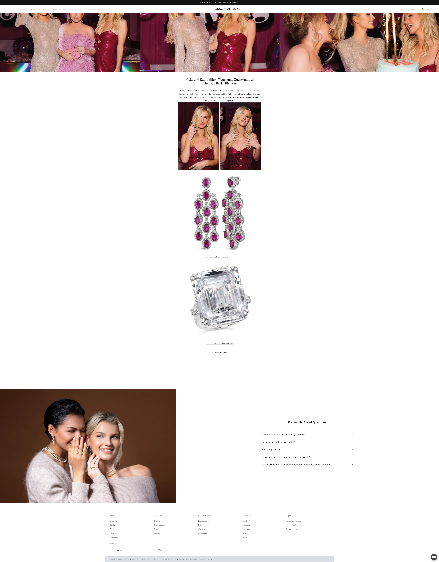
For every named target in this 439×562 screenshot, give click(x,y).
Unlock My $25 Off (241, 298)
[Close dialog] (261, 249)
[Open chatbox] (434, 557)
